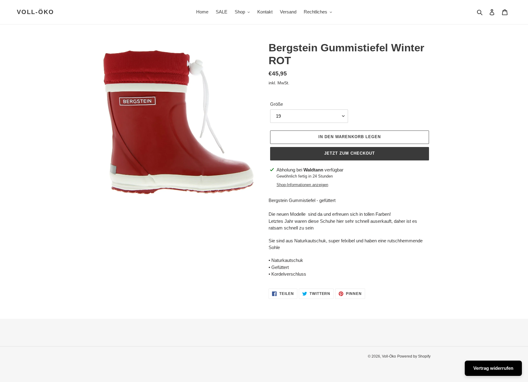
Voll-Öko (35, 12)
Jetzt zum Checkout (349, 153)
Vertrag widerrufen (493, 368)
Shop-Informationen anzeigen (302, 184)
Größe (276, 104)
